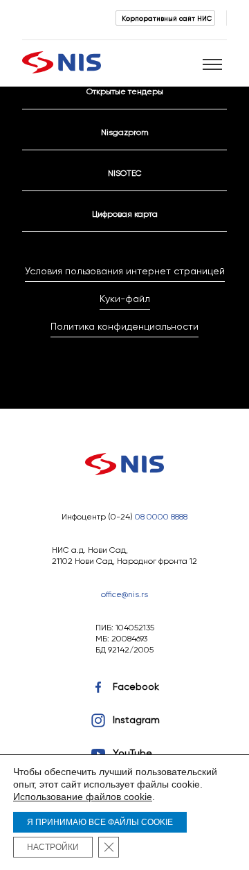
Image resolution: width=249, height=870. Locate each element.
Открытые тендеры (124, 91)
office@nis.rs (124, 594)
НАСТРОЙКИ (53, 847)
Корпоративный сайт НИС (167, 18)
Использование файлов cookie (82, 796)
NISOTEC (125, 173)
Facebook (136, 686)
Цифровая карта (125, 213)
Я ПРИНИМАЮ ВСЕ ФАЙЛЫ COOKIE (100, 822)
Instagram (136, 719)
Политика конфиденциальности (124, 326)
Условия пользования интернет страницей (125, 270)
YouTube (132, 752)
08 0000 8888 (161, 516)
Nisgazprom (125, 132)
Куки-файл (125, 298)
